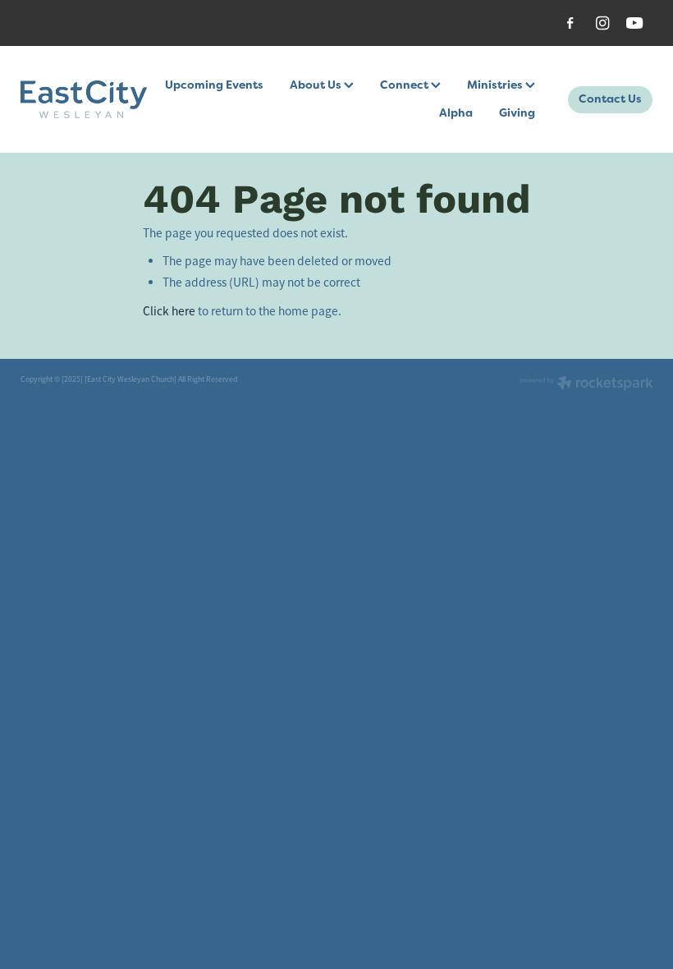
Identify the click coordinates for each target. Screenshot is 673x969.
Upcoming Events (214, 84)
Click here (169, 311)
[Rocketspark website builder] (586, 384)
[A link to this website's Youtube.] (634, 23)
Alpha (456, 112)
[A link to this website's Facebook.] (570, 23)
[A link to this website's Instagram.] (602, 23)
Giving (517, 112)
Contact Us (610, 98)
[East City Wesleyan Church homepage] (84, 99)
